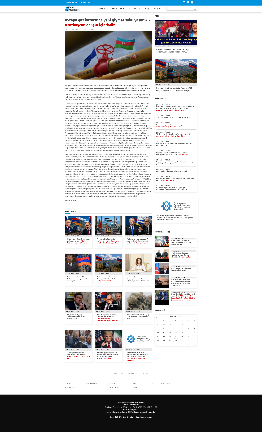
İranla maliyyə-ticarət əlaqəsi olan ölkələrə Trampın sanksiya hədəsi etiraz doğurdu (108, 356)
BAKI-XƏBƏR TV (134, 9)
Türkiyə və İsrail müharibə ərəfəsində (108, 241)
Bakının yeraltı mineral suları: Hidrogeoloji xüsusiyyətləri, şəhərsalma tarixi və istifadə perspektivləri (181, 282)
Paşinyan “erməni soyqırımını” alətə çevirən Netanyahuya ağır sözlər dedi (138, 241)
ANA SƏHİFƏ (103, 9)
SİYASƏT (113, 383)
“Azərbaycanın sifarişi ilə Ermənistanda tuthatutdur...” (78, 356)
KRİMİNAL (150, 383)
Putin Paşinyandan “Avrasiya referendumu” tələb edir (108, 318)
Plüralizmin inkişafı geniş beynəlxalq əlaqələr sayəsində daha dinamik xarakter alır (137, 357)
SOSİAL (135, 383)
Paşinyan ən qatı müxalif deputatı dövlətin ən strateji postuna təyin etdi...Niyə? (78, 279)
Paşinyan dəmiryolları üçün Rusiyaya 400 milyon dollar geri (108, 279)
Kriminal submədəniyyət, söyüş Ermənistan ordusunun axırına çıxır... (138, 317)
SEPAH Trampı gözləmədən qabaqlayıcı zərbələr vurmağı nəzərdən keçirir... (181, 242)
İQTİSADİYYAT (166, 383)
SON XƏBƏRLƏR (118, 9)
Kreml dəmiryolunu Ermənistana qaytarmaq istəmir (78, 241)
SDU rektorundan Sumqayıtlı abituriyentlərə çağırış (181, 269)
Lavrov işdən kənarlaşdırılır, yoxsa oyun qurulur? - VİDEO (189, 50)
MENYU (157, 9)
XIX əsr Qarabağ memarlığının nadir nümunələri (183, 298)
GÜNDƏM (68, 383)
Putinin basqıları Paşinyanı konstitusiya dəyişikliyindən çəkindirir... (181, 256)
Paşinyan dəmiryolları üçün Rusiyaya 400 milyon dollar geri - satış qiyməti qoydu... (162, 89)
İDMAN (135, 387)
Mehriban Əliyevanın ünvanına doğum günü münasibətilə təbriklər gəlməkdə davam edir (138, 279)
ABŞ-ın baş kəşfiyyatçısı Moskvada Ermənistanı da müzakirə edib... (76, 317)
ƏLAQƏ (147, 9)
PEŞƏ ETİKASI (133, 373)
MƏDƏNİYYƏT (70, 387)
